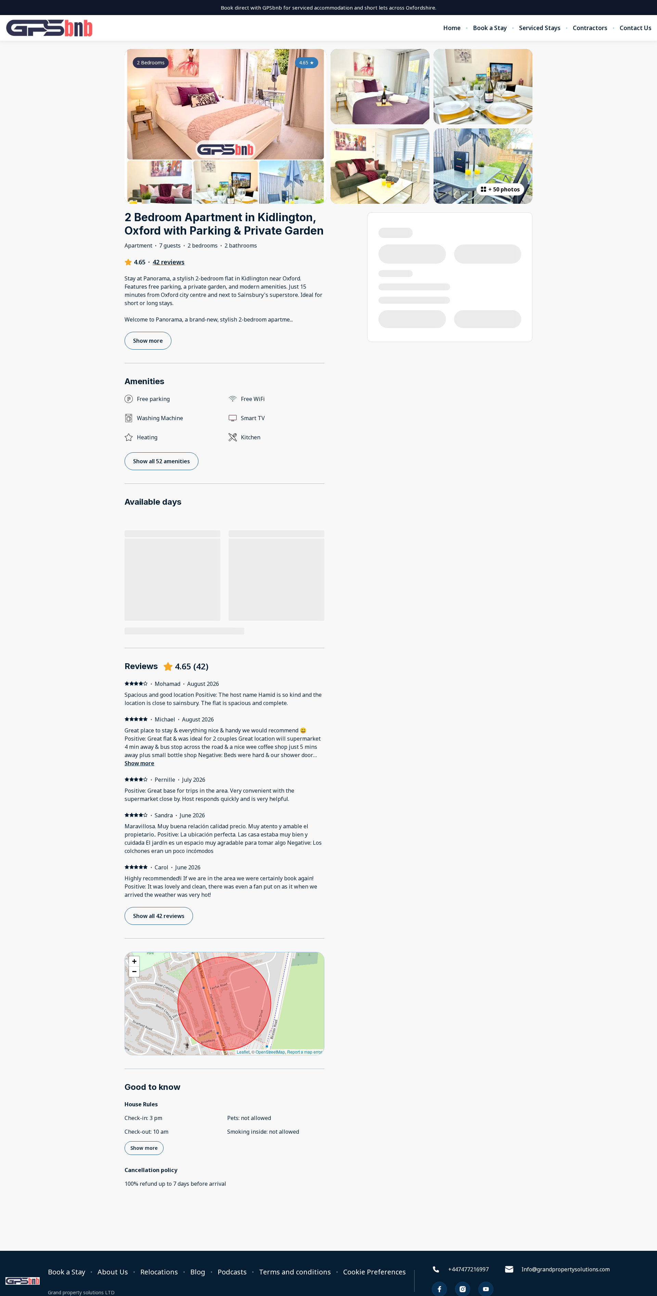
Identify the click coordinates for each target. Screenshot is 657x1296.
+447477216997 (468, 1269)
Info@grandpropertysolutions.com (565, 1269)
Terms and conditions (295, 1272)
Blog (197, 1272)
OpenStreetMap (270, 1052)
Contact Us (636, 28)
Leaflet (243, 1052)
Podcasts (232, 1272)
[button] (134, 961)
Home (452, 28)
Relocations (159, 1272)
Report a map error (304, 1052)
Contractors (590, 28)
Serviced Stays (540, 28)
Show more (139, 763)
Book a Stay (490, 28)
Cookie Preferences (374, 1272)
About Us (113, 1272)
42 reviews (168, 262)
